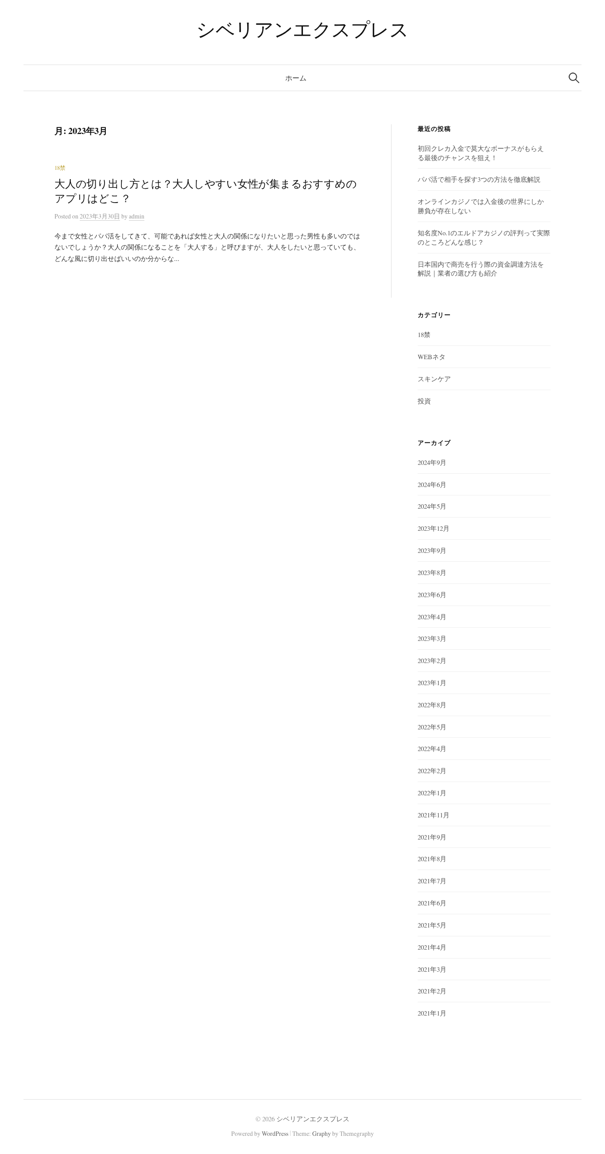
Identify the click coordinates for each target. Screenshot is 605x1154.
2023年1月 (432, 682)
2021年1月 (432, 1012)
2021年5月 (432, 924)
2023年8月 (432, 572)
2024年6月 (432, 484)
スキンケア (434, 378)
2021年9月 (432, 836)
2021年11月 (434, 814)
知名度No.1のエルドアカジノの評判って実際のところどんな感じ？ (484, 237)
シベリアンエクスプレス (302, 29)
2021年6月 (432, 902)
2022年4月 (432, 748)
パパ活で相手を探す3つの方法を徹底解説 (479, 179)
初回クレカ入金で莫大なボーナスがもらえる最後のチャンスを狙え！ (481, 153)
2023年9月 (432, 550)
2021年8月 (432, 858)
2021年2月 (432, 990)
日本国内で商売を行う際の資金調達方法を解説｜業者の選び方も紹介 (481, 269)
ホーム (295, 77)
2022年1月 (432, 792)
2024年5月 (432, 506)
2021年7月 (432, 880)
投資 (424, 400)
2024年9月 (432, 462)
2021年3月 (432, 969)
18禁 (60, 168)
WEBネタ (432, 356)
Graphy (321, 1133)
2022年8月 (432, 704)
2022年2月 (432, 770)
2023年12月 (434, 528)
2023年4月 (432, 616)
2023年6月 (432, 594)
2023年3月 (432, 638)
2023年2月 (432, 660)
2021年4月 (432, 947)
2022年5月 (432, 726)
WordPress (275, 1133)
